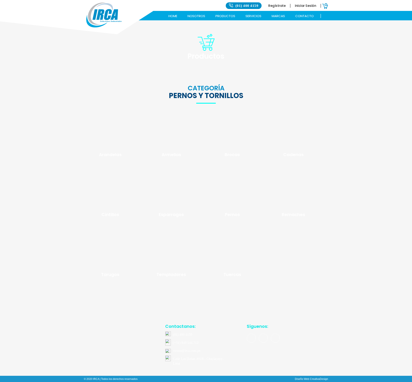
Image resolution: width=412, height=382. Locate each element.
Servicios (253, 16)
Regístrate (277, 5)
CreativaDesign (319, 379)
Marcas (278, 16)
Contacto (304, 16)
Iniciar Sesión (305, 5)
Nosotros (196, 16)
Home (172, 16)
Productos (225, 16)
